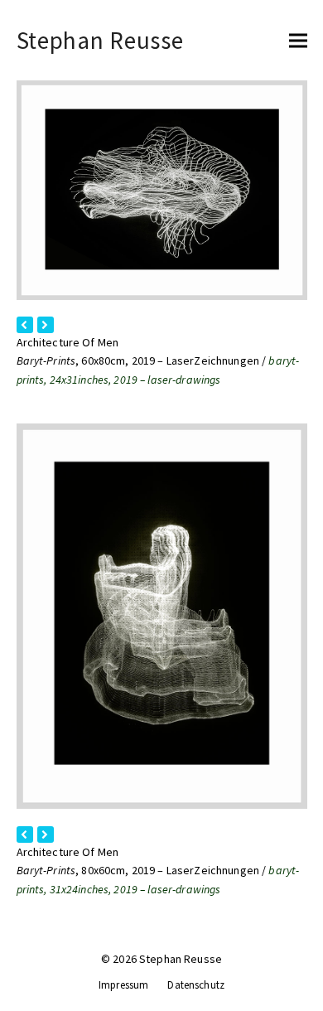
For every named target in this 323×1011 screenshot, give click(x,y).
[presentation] (25, 325)
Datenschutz (195, 985)
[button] (298, 40)
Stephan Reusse (100, 40)
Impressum (123, 985)
